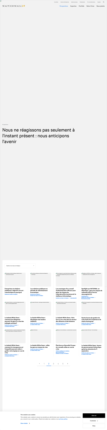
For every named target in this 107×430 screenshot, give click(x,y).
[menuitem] (12, 5)
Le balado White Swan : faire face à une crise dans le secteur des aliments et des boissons (66, 319)
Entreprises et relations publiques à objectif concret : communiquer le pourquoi (14, 290)
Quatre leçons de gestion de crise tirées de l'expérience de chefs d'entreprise (91, 319)
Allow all (94, 415)
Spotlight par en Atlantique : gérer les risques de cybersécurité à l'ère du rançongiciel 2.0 (91, 291)
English (99, 2)
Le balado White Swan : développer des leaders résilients (38, 319)
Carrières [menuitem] (56, 2)
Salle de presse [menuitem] (74, 2)
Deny (94, 425)
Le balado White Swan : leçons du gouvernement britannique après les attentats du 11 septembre (91, 348)
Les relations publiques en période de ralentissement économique (39, 290)
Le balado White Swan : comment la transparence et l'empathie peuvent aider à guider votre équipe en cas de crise (14, 349)
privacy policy (63, 419)
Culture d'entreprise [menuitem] (64, 2)
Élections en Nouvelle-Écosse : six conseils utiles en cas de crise (66, 347)
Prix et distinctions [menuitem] (91, 2)
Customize (93, 420)
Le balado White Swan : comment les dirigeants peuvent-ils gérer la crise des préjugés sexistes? (14, 320)
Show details (24, 423)
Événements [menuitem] (82, 2)
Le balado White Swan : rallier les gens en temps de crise (40, 346)
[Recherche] (104, 2)
